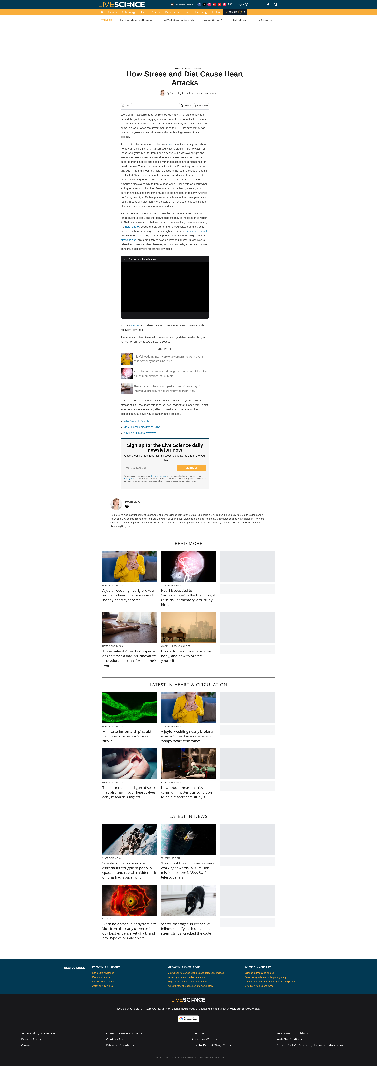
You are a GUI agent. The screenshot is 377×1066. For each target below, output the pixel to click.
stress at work (129, 240)
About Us (198, 1033)
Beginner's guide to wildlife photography (265, 977)
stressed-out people (196, 231)
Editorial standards (120, 1045)
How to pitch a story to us (211, 1045)
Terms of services (159, 476)
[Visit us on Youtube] (214, 4)
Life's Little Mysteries (103, 973)
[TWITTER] (127, 506)
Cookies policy (117, 1039)
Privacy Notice (130, 478)
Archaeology (128, 12)
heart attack (132, 226)
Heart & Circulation (193, 68)
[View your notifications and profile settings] (268, 4)
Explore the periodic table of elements (188, 981)
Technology (201, 12)
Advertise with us (204, 1039)
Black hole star (239, 20)
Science (156, 12)
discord (135, 325)
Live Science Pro (264, 20)
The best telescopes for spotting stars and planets (270, 981)
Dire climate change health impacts (136, 20)
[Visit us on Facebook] (199, 4)
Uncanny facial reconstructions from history (190, 986)
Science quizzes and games (259, 973)
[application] (165, 287)
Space (187, 12)
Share (128, 105)
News (215, 93)
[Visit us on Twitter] (204, 4)
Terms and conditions (292, 1033)
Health (143, 12)
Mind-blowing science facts (258, 986)
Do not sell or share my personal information (310, 1045)
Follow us (187, 105)
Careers (27, 1045)
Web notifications (289, 1039)
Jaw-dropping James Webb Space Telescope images (196, 973)
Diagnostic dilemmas (103, 981)
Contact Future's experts (124, 1033)
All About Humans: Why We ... (141, 432)
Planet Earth (172, 12)
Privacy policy (31, 1039)
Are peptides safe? (213, 20)
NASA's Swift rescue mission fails (178, 20)
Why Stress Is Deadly (136, 421)
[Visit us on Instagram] (209, 4)
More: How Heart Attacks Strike (142, 427)
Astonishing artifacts (102, 986)
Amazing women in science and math (187, 977)
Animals (112, 12)
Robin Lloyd (176, 93)
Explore (216, 12)
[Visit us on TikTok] (224, 4)
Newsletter (203, 105)
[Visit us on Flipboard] (219, 4)
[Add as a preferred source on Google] (188, 1018)
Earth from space (101, 977)
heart (171, 144)
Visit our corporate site (244, 1008)
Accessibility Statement (38, 1033)
